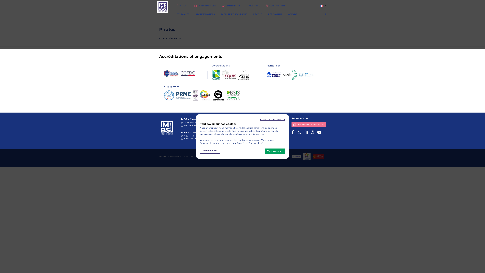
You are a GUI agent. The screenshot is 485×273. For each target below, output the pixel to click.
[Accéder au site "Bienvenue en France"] (169, 95)
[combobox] (323, 5)
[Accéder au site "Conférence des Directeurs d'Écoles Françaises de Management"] (290, 75)
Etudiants (183, 14)
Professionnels (205, 14)
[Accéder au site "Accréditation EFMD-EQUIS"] (229, 74)
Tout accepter (275, 151)
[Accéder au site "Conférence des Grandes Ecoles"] (274, 74)
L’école (257, 14)
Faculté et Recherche (234, 14)
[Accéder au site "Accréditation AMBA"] (243, 75)
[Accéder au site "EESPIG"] (171, 73)
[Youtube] (319, 132)
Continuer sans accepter (272, 119)
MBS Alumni (254, 6)
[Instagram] (312, 132)
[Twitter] (299, 132)
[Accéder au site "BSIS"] (233, 95)
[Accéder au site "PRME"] (183, 95)
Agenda (292, 14)
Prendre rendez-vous (207, 6)
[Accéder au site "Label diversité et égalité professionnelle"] (195, 95)
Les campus (275, 14)
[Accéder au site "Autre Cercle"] (218, 95)
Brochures (183, 6)
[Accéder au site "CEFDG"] (188, 73)
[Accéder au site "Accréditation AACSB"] (216, 75)
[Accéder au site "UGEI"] (306, 75)
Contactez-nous (233, 6)
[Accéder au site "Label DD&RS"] (205, 95)
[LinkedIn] (306, 132)
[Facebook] (293, 132)
